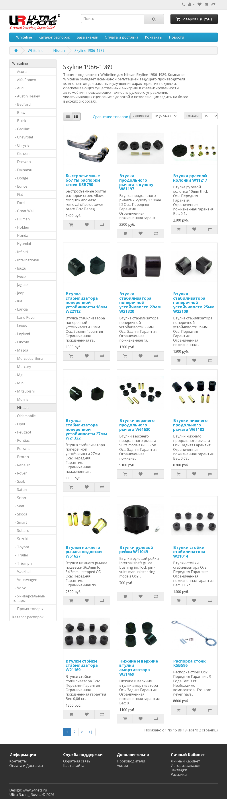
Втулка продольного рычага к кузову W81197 (136, 182)
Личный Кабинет (185, 761)
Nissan (59, 50)
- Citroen (20, 153)
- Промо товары (27, 608)
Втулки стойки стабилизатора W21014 (189, 552)
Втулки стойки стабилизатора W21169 (82, 665)
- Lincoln (20, 342)
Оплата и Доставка (121, 37)
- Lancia (20, 309)
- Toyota (20, 546)
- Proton (20, 456)
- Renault (21, 465)
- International (25, 260)
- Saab (18, 481)
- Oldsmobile (24, 415)
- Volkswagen (24, 579)
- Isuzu (19, 268)
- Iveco (19, 276)
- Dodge (20, 178)
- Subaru (20, 530)
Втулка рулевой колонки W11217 (190, 178)
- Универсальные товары (28, 598)
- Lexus (19, 325)
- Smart (19, 522)
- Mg (17, 374)
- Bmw (18, 112)
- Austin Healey (26, 96)
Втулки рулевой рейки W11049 (136, 549)
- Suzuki (20, 538)
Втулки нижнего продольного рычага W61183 (190, 425)
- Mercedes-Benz (27, 358)
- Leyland (21, 333)
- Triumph (22, 563)
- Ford (18, 202)
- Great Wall (23, 210)
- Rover (19, 473)
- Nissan (20, 407)
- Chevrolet (22, 137)
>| (91, 731)
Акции (122, 765)
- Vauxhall (21, 571)
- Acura (19, 71)
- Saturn (20, 489)
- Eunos (19, 186)
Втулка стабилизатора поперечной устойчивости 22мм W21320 (140, 302)
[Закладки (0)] (200, 4)
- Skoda (19, 514)
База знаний (87, 37)
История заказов (185, 765)
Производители (131, 761)
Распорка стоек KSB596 (189, 663)
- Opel (18, 424)
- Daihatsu (22, 169)
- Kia (17, 301)
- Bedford (21, 104)
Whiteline (24, 37)
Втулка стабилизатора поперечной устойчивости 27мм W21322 (86, 429)
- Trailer (20, 555)
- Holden (20, 227)
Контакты (153, 37)
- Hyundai (21, 243)
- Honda (20, 235)
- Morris (20, 399)
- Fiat (17, 194)
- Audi (18, 88)
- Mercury (21, 366)
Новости (176, 37)
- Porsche (21, 448)
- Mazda (20, 350)
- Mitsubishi (23, 391)
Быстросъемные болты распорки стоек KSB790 (83, 180)
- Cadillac (20, 128)
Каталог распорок (54, 37)
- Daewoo (21, 161)
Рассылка (179, 774)
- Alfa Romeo (24, 79)
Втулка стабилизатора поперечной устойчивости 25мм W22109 (194, 302)
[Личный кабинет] (191, 4)
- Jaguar (20, 284)
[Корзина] (206, 4)
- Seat (18, 506)
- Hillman (21, 219)
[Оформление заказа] (213, 4)
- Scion (19, 497)
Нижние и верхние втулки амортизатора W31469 (138, 667)
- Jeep (18, 292)
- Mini (18, 383)
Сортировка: (141, 116)
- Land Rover (24, 317)
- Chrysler (21, 145)
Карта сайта (73, 765)
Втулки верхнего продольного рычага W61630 (137, 425)
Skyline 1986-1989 (89, 50)
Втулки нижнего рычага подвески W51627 (84, 552)
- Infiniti (20, 251)
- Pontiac (20, 440)
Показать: (192, 116)
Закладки (179, 770)
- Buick (19, 120)
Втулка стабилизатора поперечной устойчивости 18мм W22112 (86, 302)
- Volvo (19, 587)
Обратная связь (76, 761)
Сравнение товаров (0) (113, 116)
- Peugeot (21, 432)
